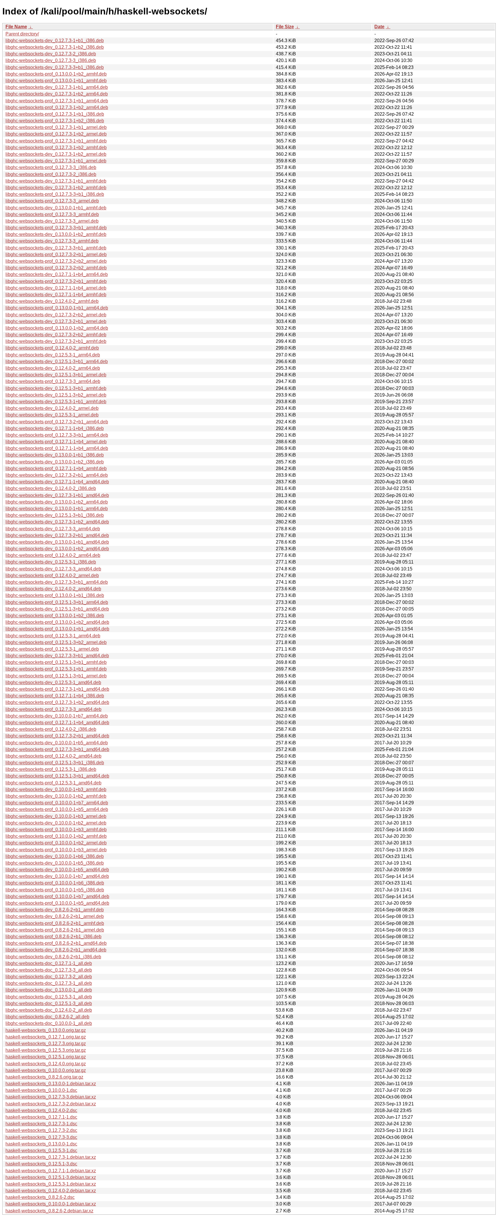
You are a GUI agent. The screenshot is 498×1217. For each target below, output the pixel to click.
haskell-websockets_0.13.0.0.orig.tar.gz (45, 1030)
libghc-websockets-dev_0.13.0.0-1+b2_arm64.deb (56, 501)
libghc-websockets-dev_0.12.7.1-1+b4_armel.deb (55, 288)
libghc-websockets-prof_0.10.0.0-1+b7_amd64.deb (57, 896)
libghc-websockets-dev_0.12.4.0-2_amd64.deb (53, 588)
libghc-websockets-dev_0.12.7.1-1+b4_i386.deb (54, 428)
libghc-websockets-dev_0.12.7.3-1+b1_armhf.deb (55, 181)
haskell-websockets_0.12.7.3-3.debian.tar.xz (50, 1096)
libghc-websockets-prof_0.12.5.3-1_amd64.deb (53, 782)
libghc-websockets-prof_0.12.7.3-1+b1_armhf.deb (56, 140)
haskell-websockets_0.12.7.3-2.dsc (41, 1130)
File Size (285, 26)
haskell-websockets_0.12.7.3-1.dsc (41, 1123)
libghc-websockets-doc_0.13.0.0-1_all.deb (48, 989)
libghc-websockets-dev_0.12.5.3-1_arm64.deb (52, 354)
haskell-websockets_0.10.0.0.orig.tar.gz (45, 1070)
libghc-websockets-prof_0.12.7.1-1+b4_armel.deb (56, 441)
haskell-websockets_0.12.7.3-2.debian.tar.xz (50, 1103)
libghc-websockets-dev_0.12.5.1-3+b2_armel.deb (55, 394)
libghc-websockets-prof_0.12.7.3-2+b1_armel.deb (56, 254)
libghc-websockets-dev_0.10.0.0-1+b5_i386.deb (54, 863)
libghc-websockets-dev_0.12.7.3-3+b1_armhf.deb (55, 247)
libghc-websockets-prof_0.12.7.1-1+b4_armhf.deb (56, 468)
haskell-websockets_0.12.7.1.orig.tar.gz (45, 1036)
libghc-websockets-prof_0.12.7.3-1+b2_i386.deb (54, 120)
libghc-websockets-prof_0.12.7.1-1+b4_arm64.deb (56, 448)
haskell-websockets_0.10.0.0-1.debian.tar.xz (50, 1203)
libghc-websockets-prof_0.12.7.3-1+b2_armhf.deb (56, 147)
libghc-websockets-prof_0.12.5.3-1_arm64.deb (52, 635)
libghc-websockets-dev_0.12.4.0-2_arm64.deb (52, 368)
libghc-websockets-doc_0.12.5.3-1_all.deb (48, 996)
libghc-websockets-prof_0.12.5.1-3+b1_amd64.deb (57, 775)
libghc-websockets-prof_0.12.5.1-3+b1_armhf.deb (56, 662)
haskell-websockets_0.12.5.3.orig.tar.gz (45, 1050)
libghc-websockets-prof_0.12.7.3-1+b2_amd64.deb (57, 702)
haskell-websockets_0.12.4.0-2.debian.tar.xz (50, 1190)
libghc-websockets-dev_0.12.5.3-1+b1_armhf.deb (55, 401)
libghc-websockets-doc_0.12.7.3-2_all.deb (48, 976)
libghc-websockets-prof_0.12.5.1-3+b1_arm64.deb (56, 602)
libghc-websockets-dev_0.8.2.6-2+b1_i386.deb (53, 956)
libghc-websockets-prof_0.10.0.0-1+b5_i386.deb (54, 889)
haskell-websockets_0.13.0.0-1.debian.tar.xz (50, 1083)
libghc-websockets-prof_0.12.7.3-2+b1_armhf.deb (56, 281)
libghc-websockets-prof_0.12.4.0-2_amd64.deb (53, 756)
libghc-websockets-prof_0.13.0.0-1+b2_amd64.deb (57, 622)
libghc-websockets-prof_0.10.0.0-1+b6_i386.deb (54, 882)
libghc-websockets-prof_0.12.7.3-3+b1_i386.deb (54, 194)
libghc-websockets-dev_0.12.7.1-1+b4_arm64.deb (56, 274)
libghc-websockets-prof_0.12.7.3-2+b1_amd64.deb (57, 735)
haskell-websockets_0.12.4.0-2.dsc (41, 1110)
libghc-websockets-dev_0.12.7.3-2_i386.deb (50, 53)
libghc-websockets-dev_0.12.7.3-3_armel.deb (52, 221)
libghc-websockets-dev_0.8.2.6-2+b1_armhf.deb (54, 909)
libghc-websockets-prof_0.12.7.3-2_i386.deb (50, 174)
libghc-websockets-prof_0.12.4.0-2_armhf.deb (52, 347)
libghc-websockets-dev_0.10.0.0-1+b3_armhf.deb (55, 789)
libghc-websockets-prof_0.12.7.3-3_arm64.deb (52, 381)
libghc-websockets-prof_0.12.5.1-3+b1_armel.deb (56, 675)
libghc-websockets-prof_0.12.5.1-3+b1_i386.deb (54, 762)
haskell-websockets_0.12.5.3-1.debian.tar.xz (50, 1184)
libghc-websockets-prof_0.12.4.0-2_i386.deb (50, 729)
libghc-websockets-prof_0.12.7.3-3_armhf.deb (52, 214)
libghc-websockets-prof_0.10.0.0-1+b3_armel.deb (56, 849)
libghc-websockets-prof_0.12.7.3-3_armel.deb (52, 200)
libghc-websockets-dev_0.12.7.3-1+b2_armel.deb (55, 154)
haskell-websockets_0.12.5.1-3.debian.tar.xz (50, 1177)
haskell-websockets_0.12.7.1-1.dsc (41, 1117)
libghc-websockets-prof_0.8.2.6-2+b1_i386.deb (53, 936)
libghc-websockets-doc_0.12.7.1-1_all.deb (48, 963)
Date (379, 26)
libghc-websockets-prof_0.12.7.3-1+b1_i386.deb (54, 114)
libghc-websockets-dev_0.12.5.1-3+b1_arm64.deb (56, 361)
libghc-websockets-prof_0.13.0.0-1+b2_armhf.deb (56, 74)
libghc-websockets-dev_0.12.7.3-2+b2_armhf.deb (55, 334)
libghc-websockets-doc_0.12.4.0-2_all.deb (48, 1010)
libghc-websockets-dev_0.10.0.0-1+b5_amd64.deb (57, 869)
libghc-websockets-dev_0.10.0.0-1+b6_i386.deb (54, 856)
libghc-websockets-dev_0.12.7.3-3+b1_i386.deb (54, 67)
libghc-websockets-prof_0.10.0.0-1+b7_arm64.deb (56, 802)
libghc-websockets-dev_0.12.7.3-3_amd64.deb (53, 568)
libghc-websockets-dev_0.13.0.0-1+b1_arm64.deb (56, 508)
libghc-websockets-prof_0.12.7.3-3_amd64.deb (53, 709)
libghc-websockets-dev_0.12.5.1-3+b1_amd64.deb (57, 608)
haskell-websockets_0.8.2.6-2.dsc (40, 1197)
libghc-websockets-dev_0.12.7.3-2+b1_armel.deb (55, 321)
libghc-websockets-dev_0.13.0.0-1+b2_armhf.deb (55, 234)
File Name (16, 26)
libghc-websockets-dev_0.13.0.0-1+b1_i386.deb (54, 454)
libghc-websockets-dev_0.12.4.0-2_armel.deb (52, 408)
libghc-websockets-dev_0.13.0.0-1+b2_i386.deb (54, 461)
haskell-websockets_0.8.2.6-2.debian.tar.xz (49, 1210)
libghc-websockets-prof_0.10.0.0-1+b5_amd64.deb (57, 903)
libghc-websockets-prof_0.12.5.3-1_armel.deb (52, 649)
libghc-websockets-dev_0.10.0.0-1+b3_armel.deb (55, 816)
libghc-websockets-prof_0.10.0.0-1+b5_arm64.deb (56, 809)
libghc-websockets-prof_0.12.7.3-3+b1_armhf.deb (56, 227)
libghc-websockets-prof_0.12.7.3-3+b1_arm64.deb (56, 435)
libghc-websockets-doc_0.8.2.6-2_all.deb (47, 1016)
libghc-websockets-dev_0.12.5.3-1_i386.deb (50, 561)
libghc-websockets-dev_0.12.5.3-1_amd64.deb (53, 682)
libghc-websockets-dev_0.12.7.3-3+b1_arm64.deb (56, 582)
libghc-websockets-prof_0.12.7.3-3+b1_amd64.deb (57, 749)
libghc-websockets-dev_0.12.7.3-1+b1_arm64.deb (56, 87)
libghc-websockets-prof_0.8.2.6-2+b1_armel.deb (54, 929)
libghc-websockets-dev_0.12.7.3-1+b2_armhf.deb (55, 187)
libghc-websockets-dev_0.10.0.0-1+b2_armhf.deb (55, 796)
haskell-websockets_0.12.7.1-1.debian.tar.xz (50, 1170)
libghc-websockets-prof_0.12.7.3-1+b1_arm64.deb (56, 100)
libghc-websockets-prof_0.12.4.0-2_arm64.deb (52, 555)
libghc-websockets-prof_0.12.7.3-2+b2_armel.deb (56, 261)
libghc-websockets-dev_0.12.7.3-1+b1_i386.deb (54, 40)
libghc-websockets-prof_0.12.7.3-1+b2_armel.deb (56, 134)
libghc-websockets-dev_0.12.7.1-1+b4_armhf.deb (55, 294)
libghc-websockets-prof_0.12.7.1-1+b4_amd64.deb (57, 722)
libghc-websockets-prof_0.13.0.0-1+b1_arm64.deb (56, 307)
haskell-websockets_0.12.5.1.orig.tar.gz (45, 1056)
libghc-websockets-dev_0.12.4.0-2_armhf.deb (52, 301)
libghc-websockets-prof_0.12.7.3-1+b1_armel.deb (56, 127)
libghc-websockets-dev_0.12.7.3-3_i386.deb (50, 60)
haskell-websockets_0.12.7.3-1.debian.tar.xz (50, 1157)
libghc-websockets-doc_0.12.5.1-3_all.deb (48, 1003)
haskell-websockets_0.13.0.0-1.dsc (41, 1143)
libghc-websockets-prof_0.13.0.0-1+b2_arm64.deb (56, 328)
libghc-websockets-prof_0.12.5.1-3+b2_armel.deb (56, 642)
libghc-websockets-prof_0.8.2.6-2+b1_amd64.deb (56, 943)
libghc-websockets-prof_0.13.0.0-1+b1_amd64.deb (57, 628)
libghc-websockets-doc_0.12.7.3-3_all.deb (48, 970)
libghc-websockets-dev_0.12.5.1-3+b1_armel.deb (55, 374)
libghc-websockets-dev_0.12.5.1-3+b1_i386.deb (54, 515)
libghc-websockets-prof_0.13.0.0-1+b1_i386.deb (54, 595)
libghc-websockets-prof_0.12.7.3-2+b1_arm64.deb (56, 421)
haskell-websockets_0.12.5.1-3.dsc (41, 1163)
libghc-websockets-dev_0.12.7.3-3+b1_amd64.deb (57, 655)
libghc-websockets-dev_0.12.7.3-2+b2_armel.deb (55, 314)
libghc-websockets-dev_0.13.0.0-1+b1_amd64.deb (57, 542)
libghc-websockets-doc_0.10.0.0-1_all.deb (48, 1023)
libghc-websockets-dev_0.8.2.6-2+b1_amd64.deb (55, 949)
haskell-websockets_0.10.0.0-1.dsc (41, 1090)
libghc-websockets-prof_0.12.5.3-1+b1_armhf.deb (56, 668)
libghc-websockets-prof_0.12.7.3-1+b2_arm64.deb (56, 107)
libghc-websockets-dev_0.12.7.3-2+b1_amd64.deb (57, 535)
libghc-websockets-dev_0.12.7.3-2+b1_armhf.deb (55, 341)
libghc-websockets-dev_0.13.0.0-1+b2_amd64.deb (57, 548)
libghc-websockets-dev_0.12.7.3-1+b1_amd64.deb (57, 495)
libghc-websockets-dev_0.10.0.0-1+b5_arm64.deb (56, 742)
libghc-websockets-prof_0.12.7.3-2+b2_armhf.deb (56, 267)
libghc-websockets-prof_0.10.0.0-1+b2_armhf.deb (56, 836)
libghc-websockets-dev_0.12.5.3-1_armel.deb (52, 414)
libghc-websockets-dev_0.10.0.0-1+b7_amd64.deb (57, 876)
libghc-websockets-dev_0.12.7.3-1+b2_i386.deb (54, 47)
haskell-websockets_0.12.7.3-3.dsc (41, 1137)
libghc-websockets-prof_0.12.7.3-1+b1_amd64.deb (57, 689)
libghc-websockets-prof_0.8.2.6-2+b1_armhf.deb (54, 923)
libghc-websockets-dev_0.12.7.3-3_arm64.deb (52, 528)
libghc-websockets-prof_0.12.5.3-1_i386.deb (50, 769)
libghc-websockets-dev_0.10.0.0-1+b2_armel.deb (55, 822)
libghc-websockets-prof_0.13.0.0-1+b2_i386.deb (54, 615)
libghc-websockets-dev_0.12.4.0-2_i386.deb (50, 488)
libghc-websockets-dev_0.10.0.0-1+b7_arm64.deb (56, 715)
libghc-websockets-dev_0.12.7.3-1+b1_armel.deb (55, 160)
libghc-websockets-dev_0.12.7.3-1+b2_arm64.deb (56, 93)
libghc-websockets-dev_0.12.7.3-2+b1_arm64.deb (56, 475)
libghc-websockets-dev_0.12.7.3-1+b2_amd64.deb (57, 521)
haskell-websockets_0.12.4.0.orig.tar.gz (45, 1063)
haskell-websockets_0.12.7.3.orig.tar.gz (45, 1043)
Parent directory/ (22, 33)
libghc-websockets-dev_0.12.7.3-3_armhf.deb (52, 240)
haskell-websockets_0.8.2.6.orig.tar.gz (44, 1077)
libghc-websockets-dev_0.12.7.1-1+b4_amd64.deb (57, 481)
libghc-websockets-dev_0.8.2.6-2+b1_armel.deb (54, 916)
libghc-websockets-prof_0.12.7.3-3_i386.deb (50, 167)
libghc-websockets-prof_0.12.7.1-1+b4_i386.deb (54, 695)
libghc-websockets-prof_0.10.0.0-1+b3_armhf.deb (56, 829)
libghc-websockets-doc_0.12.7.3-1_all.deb (48, 983)
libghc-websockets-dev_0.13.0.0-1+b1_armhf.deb (55, 207)
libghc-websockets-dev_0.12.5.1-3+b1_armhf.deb (55, 388)
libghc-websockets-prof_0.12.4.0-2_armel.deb (52, 575)
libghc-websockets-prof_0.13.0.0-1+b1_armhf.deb (56, 80)
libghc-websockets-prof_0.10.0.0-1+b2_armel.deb (56, 842)
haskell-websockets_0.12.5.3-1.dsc (41, 1150)
